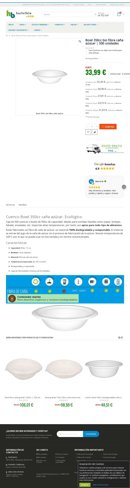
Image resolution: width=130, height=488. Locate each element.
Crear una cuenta (117, 5)
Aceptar (85, 485)
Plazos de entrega (110, 454)
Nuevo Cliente (62, 454)
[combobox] (69, 14)
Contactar (61, 457)
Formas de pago (109, 457)
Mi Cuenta (42, 457)
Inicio (7, 35)
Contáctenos (78, 5)
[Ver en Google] (91, 181)
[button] (80, 43)
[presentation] (12, 205)
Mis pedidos (42, 454)
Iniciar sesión (101, 5)
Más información (100, 485)
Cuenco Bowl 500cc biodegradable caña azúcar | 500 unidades (104, 397)
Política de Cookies (84, 457)
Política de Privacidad (85, 454)
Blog (90, 5)
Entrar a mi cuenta (41, 461)
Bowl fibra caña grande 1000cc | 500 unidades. (23, 397)
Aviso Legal (81, 460)
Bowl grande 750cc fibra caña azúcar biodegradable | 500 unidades (64, 397)
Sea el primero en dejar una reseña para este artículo (105, 51)
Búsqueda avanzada (60, 461)
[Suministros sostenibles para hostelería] (20, 14)
